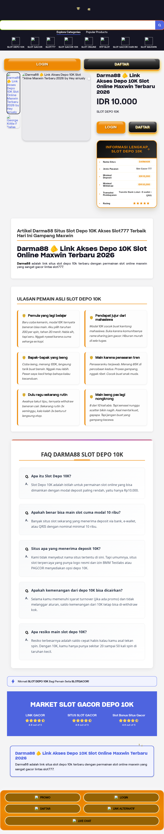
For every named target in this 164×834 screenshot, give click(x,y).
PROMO (45, 797)
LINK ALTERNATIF (124, 810)
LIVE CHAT (84, 822)
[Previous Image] (25, 107)
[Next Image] (87, 107)
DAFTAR (122, 64)
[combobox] (77, 25)
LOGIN (42, 64)
